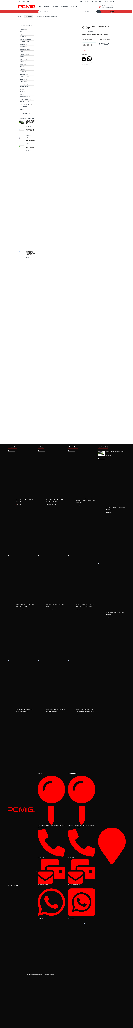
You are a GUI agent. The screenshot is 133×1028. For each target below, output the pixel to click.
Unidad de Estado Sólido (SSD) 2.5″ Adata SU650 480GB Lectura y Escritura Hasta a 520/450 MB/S (85, 500)
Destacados (23, 44)
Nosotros (81, 1)
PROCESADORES (25, 86)
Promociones (64, 6)
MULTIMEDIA (23, 81)
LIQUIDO (22, 69)
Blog (92, 1)
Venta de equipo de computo (24, 1)
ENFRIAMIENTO (24, 54)
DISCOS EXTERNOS (25, 49)
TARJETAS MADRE (25, 99)
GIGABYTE (23, 64)
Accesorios (23, 29)
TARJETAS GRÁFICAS (26, 96)
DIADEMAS (23, 46)
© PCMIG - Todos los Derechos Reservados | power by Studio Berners (40, 974)
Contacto (87, 1)
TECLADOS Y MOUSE (26, 104)
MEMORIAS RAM (24, 71)
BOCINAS (23, 36)
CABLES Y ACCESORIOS (26, 39)
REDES (22, 89)
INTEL (22, 66)
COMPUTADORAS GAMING (26, 41)
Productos (46, 6)
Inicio (40, 6)
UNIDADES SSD (24, 106)
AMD (21, 31)
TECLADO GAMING (25, 101)
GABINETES (23, 59)
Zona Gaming (55, 6)
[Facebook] (8, 885)
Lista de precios (74, 6)
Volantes (22, 109)
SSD (22, 94)
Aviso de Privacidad (99, 1)
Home (19, 16)
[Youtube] (17, 885)
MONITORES (24, 74)
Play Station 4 (24, 84)
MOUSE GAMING (25, 76)
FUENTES (23, 56)
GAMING (23, 61)
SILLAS (22, 91)
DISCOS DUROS (28, 16)
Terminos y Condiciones (110, 1)
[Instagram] (14, 885)
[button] (84, 60)
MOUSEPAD (23, 79)
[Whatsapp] (11, 885)
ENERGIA (22, 51)
